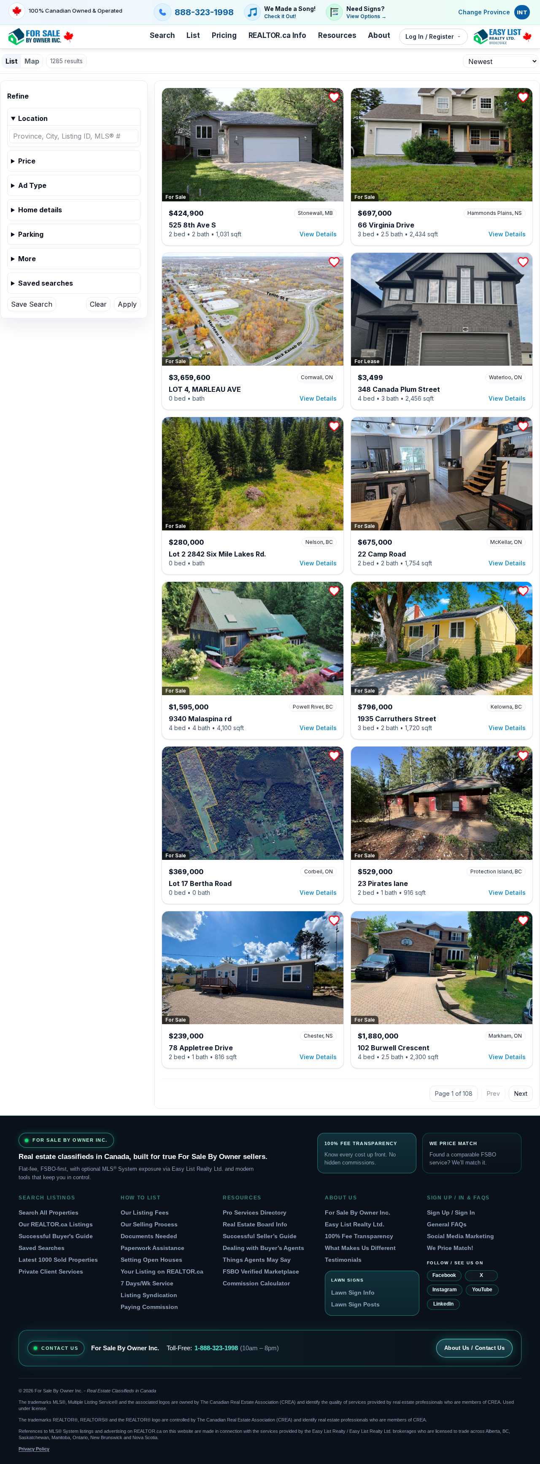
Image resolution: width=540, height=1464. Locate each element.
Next (520, 1093)
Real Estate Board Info (255, 1224)
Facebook (444, 1275)
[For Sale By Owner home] (40, 36)
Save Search (31, 304)
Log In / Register (429, 36)
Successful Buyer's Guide (56, 1236)
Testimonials (343, 1259)
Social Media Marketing (460, 1236)
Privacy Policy (34, 1448)
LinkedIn (443, 1304)
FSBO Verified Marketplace (261, 1271)
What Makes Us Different (360, 1248)
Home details (40, 210)
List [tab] (11, 61)
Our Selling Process (149, 1224)
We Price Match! (450, 1248)
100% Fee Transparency (359, 1236)
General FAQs (447, 1224)
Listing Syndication (149, 1295)
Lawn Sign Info (353, 1292)
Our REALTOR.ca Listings (56, 1224)
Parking (30, 234)
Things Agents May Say (257, 1259)
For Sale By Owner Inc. (357, 1212)
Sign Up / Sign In (451, 1212)
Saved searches (45, 283)
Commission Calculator (256, 1283)
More (27, 258)
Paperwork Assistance (152, 1248)
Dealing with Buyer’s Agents (263, 1248)
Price (26, 161)
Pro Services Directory (254, 1212)
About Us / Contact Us (474, 1348)
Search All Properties (48, 1212)
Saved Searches (42, 1248)
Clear (98, 304)
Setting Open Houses (151, 1259)
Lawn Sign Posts (355, 1304)
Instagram (444, 1290)
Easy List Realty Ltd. (354, 1224)
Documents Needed (149, 1236)
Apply (127, 304)
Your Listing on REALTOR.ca (162, 1271)
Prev (493, 1093)
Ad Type (32, 185)
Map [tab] (31, 61)
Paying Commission (149, 1306)
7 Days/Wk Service (147, 1283)
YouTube (482, 1290)
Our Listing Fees (145, 1212)
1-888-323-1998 (216, 1348)
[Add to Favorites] (334, 97)
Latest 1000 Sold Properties (58, 1259)
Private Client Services (51, 1271)
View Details (318, 234)
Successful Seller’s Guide (260, 1236)
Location (33, 118)
